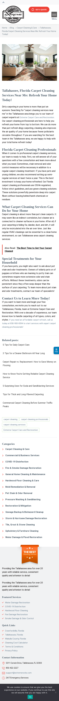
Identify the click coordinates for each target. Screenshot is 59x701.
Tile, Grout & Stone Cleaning (20, 524)
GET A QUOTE (41, 10)
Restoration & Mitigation (18, 505)
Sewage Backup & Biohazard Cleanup (24, 512)
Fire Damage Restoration (16, 614)
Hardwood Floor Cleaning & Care (22, 480)
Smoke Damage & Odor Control (19, 618)
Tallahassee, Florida (14, 635)
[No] (55, 692)
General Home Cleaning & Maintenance (25, 474)
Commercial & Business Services (22, 455)
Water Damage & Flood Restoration (23, 537)
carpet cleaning (10, 419)
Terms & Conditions (14, 646)
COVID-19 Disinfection (16, 461)
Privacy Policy (11, 650)
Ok (30, 697)
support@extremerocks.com (19, 673)
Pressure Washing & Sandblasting (22, 499)
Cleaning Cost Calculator (16, 642)
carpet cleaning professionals (34, 419)
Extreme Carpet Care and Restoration (21, 430)
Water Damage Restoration (17, 602)
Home (4, 28)
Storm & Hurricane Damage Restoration (26, 518)
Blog (12, 28)
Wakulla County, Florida (15, 638)
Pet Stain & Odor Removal (18, 493)
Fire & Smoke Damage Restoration (23, 468)
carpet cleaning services (15, 424)
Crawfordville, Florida (14, 631)
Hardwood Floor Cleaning (16, 610)
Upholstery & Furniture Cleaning (21, 531)
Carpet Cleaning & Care (27, 28)
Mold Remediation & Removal (20, 487)
